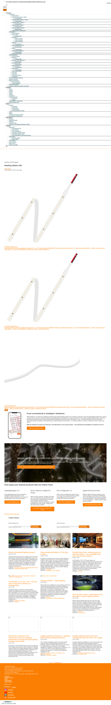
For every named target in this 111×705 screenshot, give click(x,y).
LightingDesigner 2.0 (16, 128)
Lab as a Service (12, 142)
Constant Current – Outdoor (18, 22)
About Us (7, 676)
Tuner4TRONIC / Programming (19, 30)
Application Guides (13, 120)
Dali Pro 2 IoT (15, 68)
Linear (10, 88)
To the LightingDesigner (12, 502)
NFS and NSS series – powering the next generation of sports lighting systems (87, 595)
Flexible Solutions (19, 38)
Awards (10, 113)
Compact (11, 90)
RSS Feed (11, 697)
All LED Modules (15, 33)
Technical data (18, 18)
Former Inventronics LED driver (16, 77)
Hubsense (54, 655)
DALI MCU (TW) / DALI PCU (18, 60)
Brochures (11, 118)
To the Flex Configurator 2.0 (65, 502)
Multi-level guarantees (14, 80)
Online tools (11, 127)
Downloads (9, 117)
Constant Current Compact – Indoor (20, 19)
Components (15, 76)
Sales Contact (12, 143)
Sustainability (27, 1)
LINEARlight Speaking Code (18, 133)
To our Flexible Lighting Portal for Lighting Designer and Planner (36, 467)
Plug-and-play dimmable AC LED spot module (54, 553)
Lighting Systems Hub (14, 102)
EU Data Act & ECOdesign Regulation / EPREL (19, 124)
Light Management (13, 54)
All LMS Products (16, 56)
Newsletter (11, 695)
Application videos (16, 138)
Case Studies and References (15, 116)
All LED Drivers (15, 15)
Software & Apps (12, 122)
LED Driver (16, 567)
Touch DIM (14, 73)
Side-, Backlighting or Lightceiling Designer (21, 135)
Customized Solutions (17, 53)
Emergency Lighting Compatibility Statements (19, 86)
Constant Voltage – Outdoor (18, 27)
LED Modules (12, 31)
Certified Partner (35, 1)
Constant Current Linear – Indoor (19, 17)
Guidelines (11, 121)
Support (8, 125)
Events (10, 112)
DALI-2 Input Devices (16, 71)
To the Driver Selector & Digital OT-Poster (42, 509)
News (7, 103)
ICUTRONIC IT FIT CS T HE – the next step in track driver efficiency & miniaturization (23, 583)
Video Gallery (12, 136)
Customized (11, 95)
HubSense (14, 57)
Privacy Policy (8, 701)
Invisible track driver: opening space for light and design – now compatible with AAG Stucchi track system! (86, 554)
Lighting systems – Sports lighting (52, 581)
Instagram (10, 689)
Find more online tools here (11, 514)
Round (13, 48)
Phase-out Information (14, 84)
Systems (8, 87)
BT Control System (16, 63)
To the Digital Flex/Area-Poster (93, 504)
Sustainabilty (8, 680)
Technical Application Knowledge (16, 114)
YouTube (10, 692)
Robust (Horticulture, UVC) (18, 45)
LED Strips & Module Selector (18, 132)
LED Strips (14, 37)
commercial (48, 655)
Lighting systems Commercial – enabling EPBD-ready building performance (55, 637)
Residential (22, 568)
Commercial (14, 98)
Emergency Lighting (13, 79)
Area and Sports (49, 598)
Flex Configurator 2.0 (16, 131)
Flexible (10, 92)
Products (8, 13)
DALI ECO (14, 72)
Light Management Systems (18, 110)
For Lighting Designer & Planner (14, 1)
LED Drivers (11, 14)
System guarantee (16, 83)
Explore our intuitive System (36, 428)
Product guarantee (16, 81)
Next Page (58, 662)
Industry (14, 99)
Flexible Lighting (15, 109)
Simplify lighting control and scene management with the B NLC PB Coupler (87, 637)
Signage (11, 94)
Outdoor (14, 42)
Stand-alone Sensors (16, 75)
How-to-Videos (15, 139)
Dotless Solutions (19, 40)
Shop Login (42, 1)
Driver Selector (15, 129)
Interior (53, 570)
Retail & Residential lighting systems (22, 552)
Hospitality (16, 568)
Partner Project (61, 598)
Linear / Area (15, 34)
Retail (26, 568)
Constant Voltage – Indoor (17, 25)
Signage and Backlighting (17, 50)
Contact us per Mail (13, 144)
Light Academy (12, 140)
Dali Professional (15, 65)
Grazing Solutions (19, 41)
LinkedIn (14, 687)
